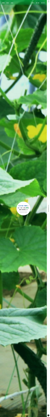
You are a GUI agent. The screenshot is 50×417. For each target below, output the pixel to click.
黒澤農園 (23, 3)
